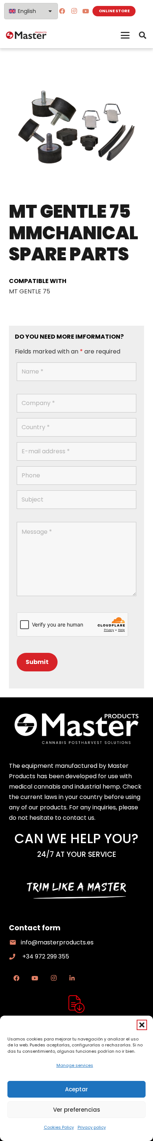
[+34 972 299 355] (15, 957)
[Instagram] (74, 11)
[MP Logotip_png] (26, 35)
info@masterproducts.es (57, 942)
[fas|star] (76, 1004)
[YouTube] (86, 11)
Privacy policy (92, 1127)
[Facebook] (62, 11)
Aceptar (76, 1089)
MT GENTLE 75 (29, 291)
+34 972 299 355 (45, 956)
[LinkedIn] (72, 978)
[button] (142, 1025)
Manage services (74, 1065)
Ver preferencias (76, 1110)
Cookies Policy (59, 1127)
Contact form (35, 928)
